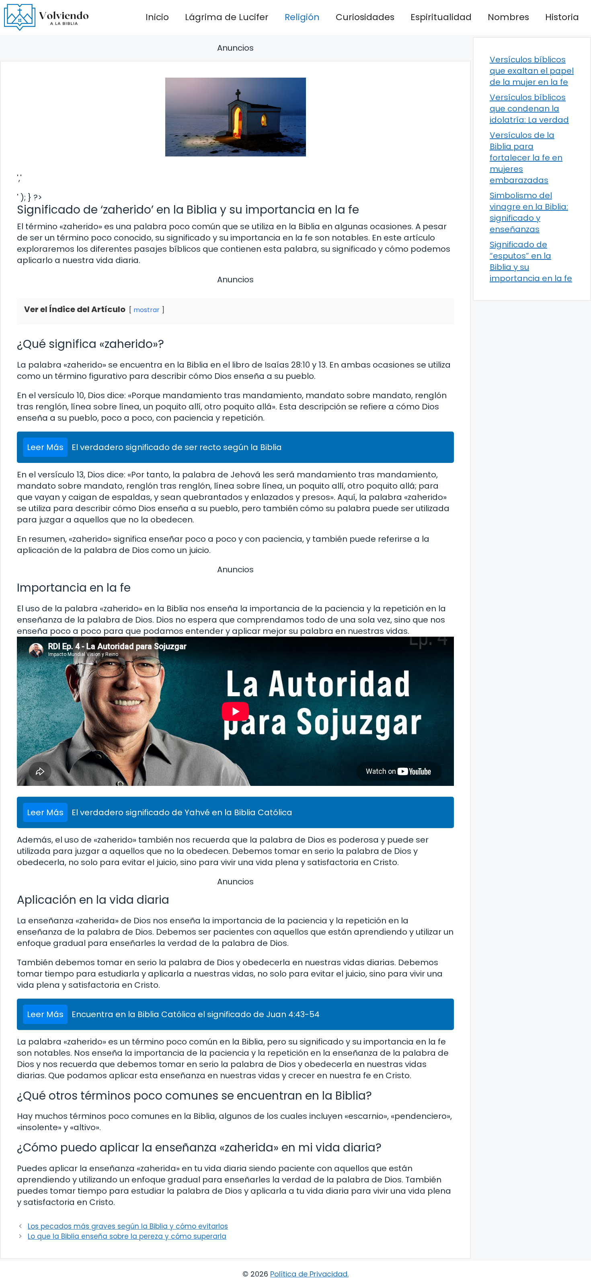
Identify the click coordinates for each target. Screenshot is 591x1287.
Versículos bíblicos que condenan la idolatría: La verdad (529, 108)
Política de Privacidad (308, 1274)
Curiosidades (365, 17)
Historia (562, 17)
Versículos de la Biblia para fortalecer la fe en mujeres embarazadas (526, 158)
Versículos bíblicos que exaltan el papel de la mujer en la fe (532, 71)
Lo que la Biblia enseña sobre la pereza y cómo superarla (127, 1236)
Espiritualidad (441, 17)
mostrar (146, 310)
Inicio (157, 17)
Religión (302, 17)
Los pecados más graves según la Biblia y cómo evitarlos (128, 1226)
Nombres (508, 17)
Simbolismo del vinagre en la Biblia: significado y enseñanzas (529, 212)
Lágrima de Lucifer (227, 17)
